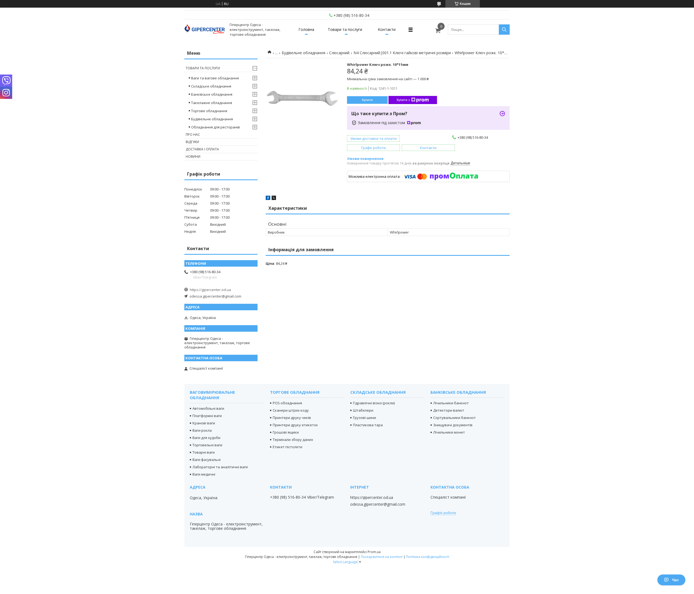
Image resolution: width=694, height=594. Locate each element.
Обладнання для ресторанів (215, 127)
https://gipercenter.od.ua (210, 290)
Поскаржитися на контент (382, 556)
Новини (193, 156)
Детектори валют (448, 410)
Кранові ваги (203, 423)
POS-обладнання (287, 403)
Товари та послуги (345, 29)
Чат (675, 580)
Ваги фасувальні (206, 459)
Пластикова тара (368, 424)
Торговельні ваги (207, 445)
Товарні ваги (203, 452)
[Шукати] (504, 29)
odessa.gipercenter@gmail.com (215, 296)
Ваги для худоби (206, 437)
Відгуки (192, 142)
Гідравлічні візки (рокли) (374, 403)
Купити (367, 100)
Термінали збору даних (293, 439)
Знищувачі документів (453, 424)
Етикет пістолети (287, 446)
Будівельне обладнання (303, 52)
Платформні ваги (207, 415)
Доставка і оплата (202, 149)
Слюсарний (339, 52)
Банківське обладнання (211, 94)
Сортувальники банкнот (454, 417)
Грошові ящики (286, 432)
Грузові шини (364, 417)
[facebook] (268, 198)
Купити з (403, 100)
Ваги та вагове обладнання (215, 78)
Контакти (387, 29)
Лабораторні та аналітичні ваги (220, 466)
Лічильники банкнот (451, 403)
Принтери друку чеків (292, 417)
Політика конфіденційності (427, 556)
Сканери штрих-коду (291, 410)
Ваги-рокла (202, 430)
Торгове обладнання (209, 110)
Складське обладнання (211, 86)
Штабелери (363, 410)
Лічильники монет (449, 432)
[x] (274, 198)
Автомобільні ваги (208, 408)
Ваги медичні (203, 474)
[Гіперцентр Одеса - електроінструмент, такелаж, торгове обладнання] (204, 29)
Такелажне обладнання (211, 102)
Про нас (193, 134)
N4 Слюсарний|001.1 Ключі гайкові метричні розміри (402, 52)
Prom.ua (374, 552)
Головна (306, 29)
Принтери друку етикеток (295, 424)
